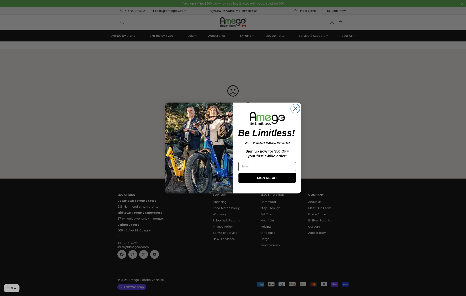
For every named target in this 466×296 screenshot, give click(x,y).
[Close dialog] (295, 108)
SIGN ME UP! (267, 178)
